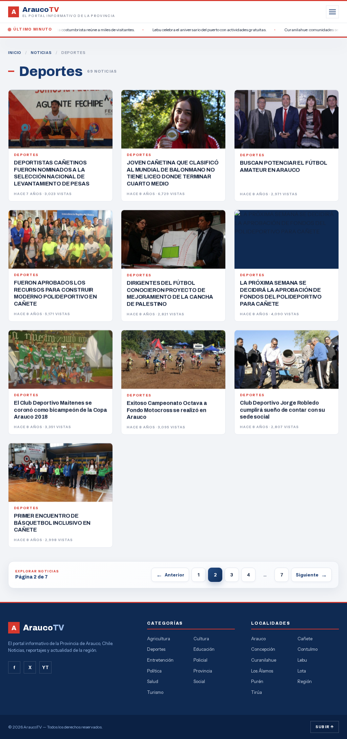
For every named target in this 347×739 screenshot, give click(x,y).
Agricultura (158, 638)
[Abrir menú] (332, 11)
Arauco (258, 638)
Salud (152, 681)
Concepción (263, 649)
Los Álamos (262, 671)
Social (199, 681)
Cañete (305, 638)
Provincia (202, 671)
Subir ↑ (324, 726)
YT (45, 667)
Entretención (160, 660)
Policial (200, 660)
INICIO (14, 52)
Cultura (201, 638)
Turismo (155, 692)
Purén (257, 681)
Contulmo (308, 649)
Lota (302, 671)
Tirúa (256, 692)
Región (305, 681)
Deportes (156, 649)
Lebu (302, 660)
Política (154, 671)
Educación (204, 649)
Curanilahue (263, 660)
